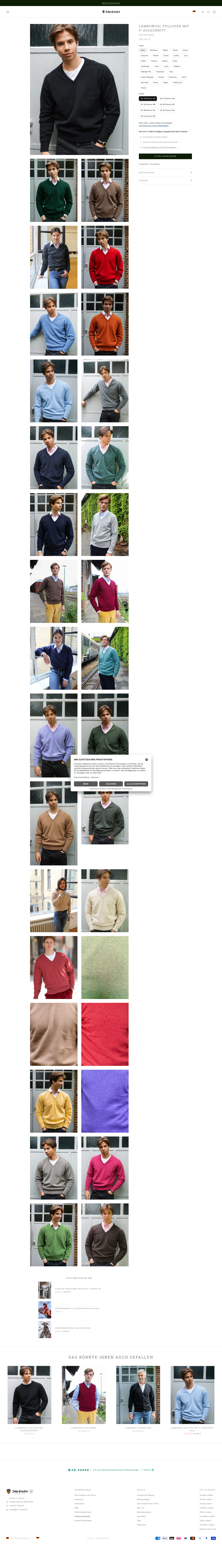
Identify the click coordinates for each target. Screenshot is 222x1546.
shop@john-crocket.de (18, 1509)
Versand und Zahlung (145, 1495)
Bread (175, 50)
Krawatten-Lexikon (207, 1516)
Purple (161, 77)
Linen (156, 66)
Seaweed (144, 82)
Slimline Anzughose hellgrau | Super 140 (78, 1289)
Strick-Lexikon (205, 1520)
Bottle (165, 50)
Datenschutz (79, 1503)
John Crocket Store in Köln (147, 1503)
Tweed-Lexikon (206, 1499)
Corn (186, 55)
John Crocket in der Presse (85, 1495)
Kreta (175, 61)
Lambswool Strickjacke (138, 1428)
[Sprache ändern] (195, 11)
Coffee (176, 55)
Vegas (165, 82)
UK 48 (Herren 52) (148, 110)
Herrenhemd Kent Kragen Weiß (73, 1328)
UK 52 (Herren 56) (148, 116)
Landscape (145, 66)
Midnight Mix (146, 71)
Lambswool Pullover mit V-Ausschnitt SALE (192, 1429)
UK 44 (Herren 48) (148, 104)
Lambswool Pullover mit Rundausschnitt (29, 1429)
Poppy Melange (147, 77)
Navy (171, 71)
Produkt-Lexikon (206, 1495)
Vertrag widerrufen (82, 1516)
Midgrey (177, 66)
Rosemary (173, 77)
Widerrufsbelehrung (83, 1512)
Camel (185, 50)
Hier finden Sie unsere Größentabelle (154, 125)
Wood (143, 88)
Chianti (155, 55)
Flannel (154, 61)
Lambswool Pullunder (83, 1428)
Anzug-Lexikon (206, 1503)
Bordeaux (154, 50)
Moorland (160, 71)
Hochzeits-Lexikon (207, 1525)
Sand (184, 77)
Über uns (140, 1508)
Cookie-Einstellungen (83, 1520)
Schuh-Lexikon (206, 1512)
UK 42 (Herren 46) (167, 98)
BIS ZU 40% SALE (111, 3)
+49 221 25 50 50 (16, 1505)
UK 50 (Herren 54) (167, 110)
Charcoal (144, 55)
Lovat (166, 66)
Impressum (79, 1499)
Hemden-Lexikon (206, 1508)
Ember (143, 61)
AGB (76, 1508)
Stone (155, 82)
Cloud (166, 55)
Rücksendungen (143, 1499)
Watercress (177, 82)
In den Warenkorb (165, 156)
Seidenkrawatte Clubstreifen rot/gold (77, 1308)
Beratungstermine (144, 1512)
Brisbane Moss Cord (208, 1529)
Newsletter (141, 1516)
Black (143, 50)
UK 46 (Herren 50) (167, 104)
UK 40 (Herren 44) (148, 98)
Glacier (165, 61)
